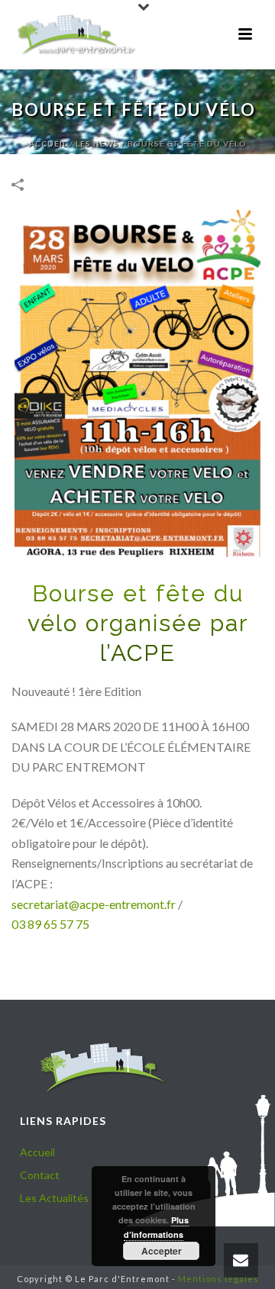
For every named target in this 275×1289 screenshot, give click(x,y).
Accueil (48, 143)
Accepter (161, 1251)
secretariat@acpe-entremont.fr (93, 904)
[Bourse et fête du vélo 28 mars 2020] (137, 383)
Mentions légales (218, 1279)
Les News (97, 143)
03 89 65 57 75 (50, 924)
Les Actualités (54, 1197)
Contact (40, 1174)
